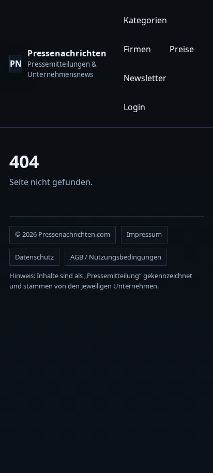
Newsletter (145, 78)
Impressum (144, 234)
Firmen (137, 49)
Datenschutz (34, 257)
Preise (182, 49)
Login (134, 107)
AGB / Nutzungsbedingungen (115, 257)
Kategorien (145, 20)
